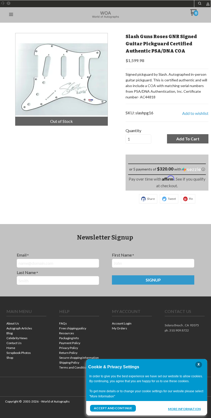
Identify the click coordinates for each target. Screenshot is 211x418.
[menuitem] (26, 323)
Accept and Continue (113, 408)
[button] (200, 3)
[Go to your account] (207, 4)
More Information (184, 409)
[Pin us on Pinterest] (8, 3)
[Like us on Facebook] (3, 3)
